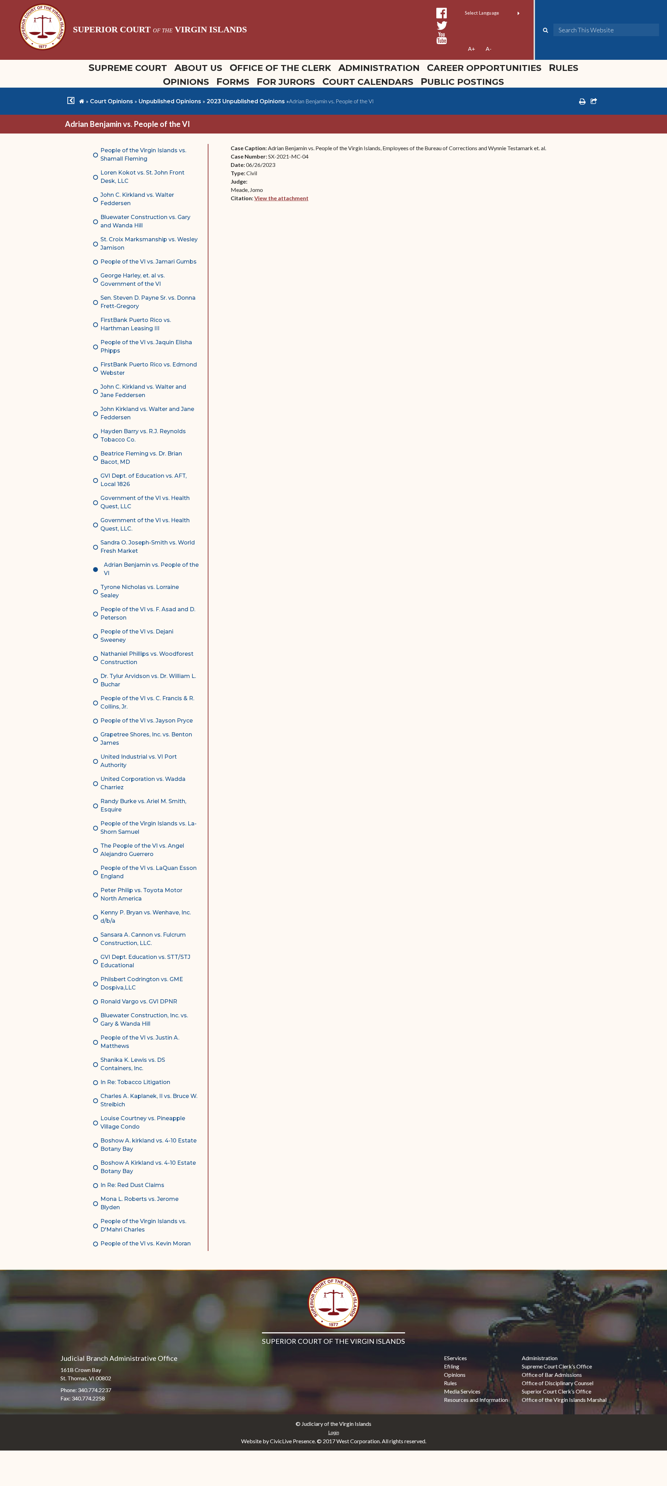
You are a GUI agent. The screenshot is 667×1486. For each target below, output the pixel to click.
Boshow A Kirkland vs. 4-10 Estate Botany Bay (148, 1167)
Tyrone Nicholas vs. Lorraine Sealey (139, 591)
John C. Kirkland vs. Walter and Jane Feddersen (143, 390)
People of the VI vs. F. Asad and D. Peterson (147, 613)
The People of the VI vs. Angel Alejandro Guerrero (142, 849)
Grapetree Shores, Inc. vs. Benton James (146, 738)
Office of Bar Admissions (552, 1374)
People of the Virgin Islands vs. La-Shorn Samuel (148, 827)
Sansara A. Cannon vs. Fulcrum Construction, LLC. (143, 938)
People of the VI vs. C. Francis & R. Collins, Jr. (147, 702)
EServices (455, 1358)
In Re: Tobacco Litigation (135, 1082)
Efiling (451, 1366)
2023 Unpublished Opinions (246, 101)
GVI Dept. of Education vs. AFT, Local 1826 (143, 480)
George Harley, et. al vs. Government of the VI (132, 279)
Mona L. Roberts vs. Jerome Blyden (139, 1203)
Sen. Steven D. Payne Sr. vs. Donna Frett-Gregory (148, 301)
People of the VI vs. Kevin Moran (145, 1243)
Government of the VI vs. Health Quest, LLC (145, 502)
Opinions (186, 81)
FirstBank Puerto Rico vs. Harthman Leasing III (135, 324)
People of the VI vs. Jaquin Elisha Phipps (146, 346)
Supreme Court (128, 67)
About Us (198, 67)
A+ (471, 48)
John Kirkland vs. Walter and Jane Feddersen (147, 413)
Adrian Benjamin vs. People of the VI (151, 569)
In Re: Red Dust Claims (132, 1185)
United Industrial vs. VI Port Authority (138, 760)
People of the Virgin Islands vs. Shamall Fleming (143, 154)
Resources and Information (476, 1399)
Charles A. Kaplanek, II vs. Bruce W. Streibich (148, 1100)
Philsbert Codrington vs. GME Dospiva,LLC (141, 983)
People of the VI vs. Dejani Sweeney (136, 635)
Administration (379, 67)
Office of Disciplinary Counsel (557, 1383)
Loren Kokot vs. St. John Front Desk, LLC (142, 176)
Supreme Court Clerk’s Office (557, 1366)
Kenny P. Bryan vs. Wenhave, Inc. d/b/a (145, 916)
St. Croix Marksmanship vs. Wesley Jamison (149, 243)
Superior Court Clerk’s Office (556, 1391)
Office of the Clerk (280, 67)
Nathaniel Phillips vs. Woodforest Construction (146, 658)
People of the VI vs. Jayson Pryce (146, 720)
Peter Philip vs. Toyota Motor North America (141, 894)
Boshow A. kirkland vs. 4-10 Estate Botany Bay (148, 1144)
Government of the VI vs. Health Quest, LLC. (145, 524)
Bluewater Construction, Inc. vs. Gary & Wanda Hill (144, 1019)
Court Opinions (111, 101)
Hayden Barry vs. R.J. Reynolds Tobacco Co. (143, 435)
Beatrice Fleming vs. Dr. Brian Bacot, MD (141, 457)
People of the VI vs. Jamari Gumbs (148, 261)
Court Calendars (367, 81)
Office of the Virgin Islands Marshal (564, 1399)
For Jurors (286, 81)
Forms (232, 81)
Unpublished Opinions (170, 101)
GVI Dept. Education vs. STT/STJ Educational (145, 961)
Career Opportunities (484, 67)
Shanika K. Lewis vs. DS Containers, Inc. (132, 1064)
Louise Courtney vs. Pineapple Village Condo (142, 1122)
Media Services (462, 1391)
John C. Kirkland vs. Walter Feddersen (137, 199)
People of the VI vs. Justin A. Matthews (139, 1041)
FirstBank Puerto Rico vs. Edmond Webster (148, 368)
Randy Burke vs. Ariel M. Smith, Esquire (143, 805)
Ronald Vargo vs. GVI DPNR (138, 1001)
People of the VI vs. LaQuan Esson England (148, 872)
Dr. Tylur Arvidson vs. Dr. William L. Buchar (148, 680)
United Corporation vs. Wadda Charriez (143, 783)
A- (489, 48)
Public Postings (462, 81)
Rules (563, 67)
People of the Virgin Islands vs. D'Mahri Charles (143, 1225)
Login (333, 1432)
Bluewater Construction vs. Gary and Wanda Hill (145, 221)
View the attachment (281, 198)
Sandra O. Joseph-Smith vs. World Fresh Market (147, 546)
